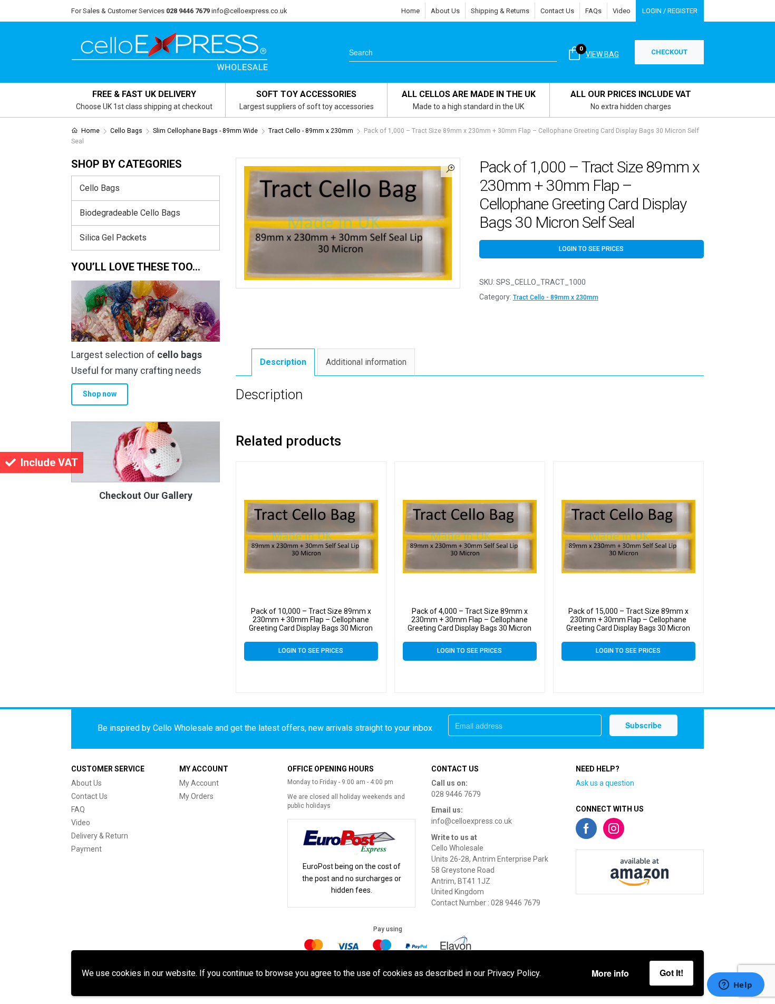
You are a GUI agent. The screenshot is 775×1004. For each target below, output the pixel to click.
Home (410, 11)
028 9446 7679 (456, 794)
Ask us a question (605, 783)
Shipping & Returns (500, 11)
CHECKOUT (669, 52)
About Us (445, 11)
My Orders (196, 796)
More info (610, 973)
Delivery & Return (99, 836)
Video (622, 11)
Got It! (671, 973)
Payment (86, 849)
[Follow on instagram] (613, 828)
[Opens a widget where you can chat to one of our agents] (735, 985)
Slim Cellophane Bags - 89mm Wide (205, 130)
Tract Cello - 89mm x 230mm (310, 130)
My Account (199, 783)
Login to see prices (591, 249)
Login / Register (670, 11)
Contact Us (557, 11)
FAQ (78, 809)
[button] (450, 167)
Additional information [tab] (366, 362)
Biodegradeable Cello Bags (130, 213)
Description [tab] (283, 362)
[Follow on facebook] (586, 828)
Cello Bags (126, 130)
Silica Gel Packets (113, 238)
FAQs (593, 11)
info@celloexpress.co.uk (249, 11)
